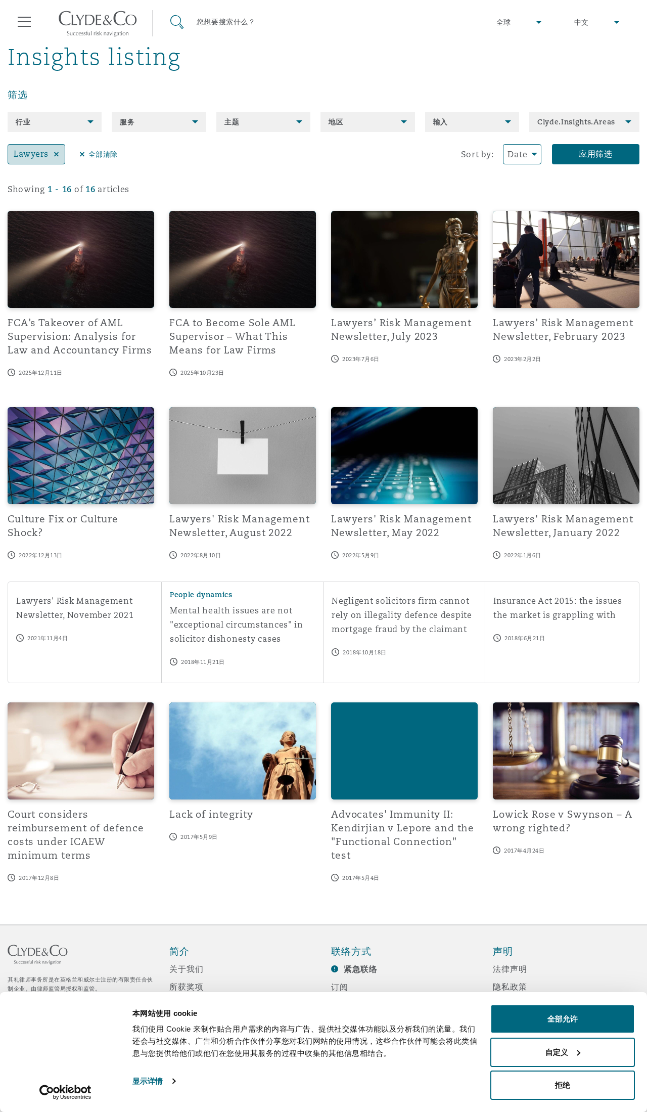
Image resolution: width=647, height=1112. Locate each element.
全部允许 (562, 1018)
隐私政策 (510, 987)
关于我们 (186, 969)
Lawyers (31, 154)
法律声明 (510, 969)
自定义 (556, 1052)
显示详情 (147, 1081)
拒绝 (562, 1085)
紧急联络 (361, 969)
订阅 (339, 987)
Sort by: (477, 154)
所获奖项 (186, 987)
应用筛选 (596, 154)
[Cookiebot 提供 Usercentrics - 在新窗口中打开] (65, 1092)
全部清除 (103, 154)
